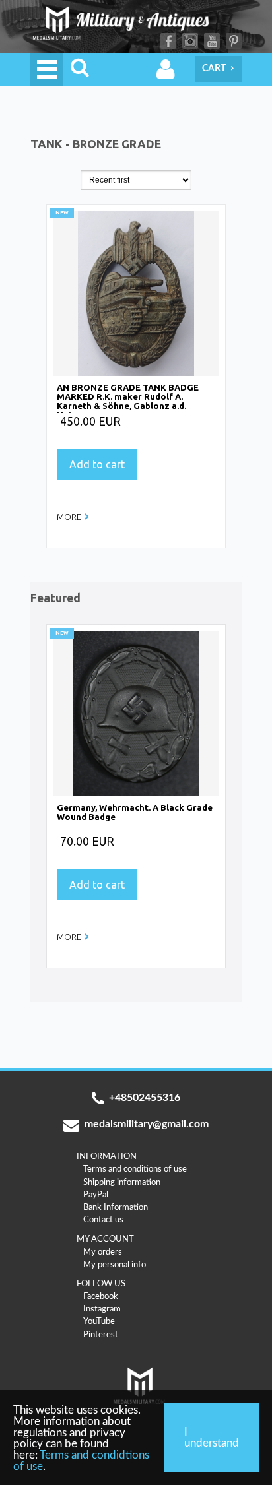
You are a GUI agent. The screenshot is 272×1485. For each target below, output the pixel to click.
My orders (102, 1252)
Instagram (190, 41)
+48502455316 (144, 1097)
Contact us (103, 1220)
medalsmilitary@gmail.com (147, 1124)
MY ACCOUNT (105, 1239)
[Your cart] (218, 69)
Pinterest (234, 41)
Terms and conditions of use (135, 1169)
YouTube (212, 41)
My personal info (114, 1265)
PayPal (95, 1195)
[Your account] (165, 69)
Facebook (168, 41)
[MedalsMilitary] (136, 26)
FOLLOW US (101, 1284)
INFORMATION (107, 1156)
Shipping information (121, 1182)
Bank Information (115, 1207)
